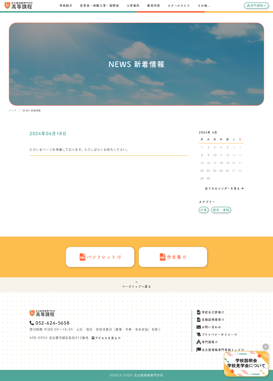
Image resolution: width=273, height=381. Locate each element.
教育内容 (153, 5)
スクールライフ (179, 5)
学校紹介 (65, 5)
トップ (12, 110)
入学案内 (133, 5)
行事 (203, 209)
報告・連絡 (221, 209)
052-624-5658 (52, 323)
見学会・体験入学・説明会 (99, 5)
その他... (204, 5)
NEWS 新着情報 (31, 110)
